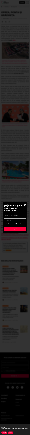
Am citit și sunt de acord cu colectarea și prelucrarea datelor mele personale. (15, 224)
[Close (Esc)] (25, 205)
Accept (4, 432)
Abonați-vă (14, 229)
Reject (10, 432)
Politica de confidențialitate (13, 223)
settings (11, 430)
